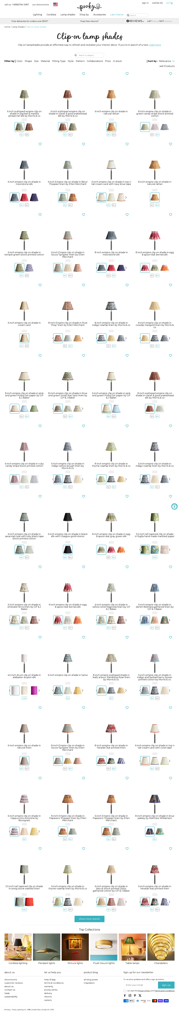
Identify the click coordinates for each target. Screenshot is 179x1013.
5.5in (155, 557)
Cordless (51, 14)
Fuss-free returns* (30, 21)
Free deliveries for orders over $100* (149, 21)
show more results (89, 919)
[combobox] (55, 5)
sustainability (10, 997)
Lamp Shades (18, 27)
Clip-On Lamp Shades (36, 27)
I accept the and (151, 991)
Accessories (99, 14)
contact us (9, 990)
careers (48, 1000)
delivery (48, 993)
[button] (19, 61)
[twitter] (140, 995)
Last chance (117, 14)
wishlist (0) (157, 3)
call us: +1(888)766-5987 (16, 4)
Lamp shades (68, 14)
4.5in (24, 698)
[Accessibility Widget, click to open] (174, 506)
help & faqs (50, 979)
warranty (48, 986)
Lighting (37, 14)
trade (7, 993)
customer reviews (13, 983)
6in (21, 135)
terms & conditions (53, 983)
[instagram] (130, 995)
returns (48, 997)
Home (7, 27)
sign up (166, 985)
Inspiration (89, 983)
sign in (145, 3)
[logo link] (89, 7)
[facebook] (124, 995)
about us (8, 986)
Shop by (84, 14)
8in (27, 135)
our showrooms (40, 4)
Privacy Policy (144, 991)
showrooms (10, 979)
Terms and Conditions (165, 991)
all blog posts (91, 979)
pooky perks (50, 990)
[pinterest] (135, 995)
